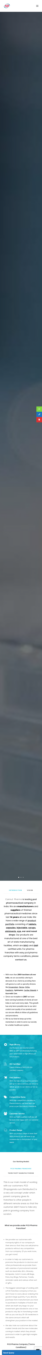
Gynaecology (13, 987)
